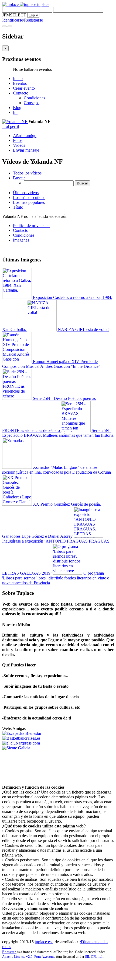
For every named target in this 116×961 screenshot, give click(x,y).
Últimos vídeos (26, 192)
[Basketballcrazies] (21, 738)
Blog (17, 107)
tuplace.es (44, 941)
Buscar (19, 178)
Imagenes (21, 240)
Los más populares (29, 202)
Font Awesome (44, 957)
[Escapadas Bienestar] (21, 733)
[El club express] (21, 743)
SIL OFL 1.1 (94, 957)
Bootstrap (9, 952)
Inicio (18, 78)
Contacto (20, 93)
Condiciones (34, 98)
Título (18, 207)
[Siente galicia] (16, 748)
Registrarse (33, 20)
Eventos (20, 83)
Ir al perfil (10, 126)
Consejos (31, 102)
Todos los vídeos (27, 173)
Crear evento (24, 88)
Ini (15, 112)
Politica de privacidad (31, 225)
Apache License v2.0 (17, 957)
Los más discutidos (29, 197)
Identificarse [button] (12, 20)
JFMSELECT (14, 15)
